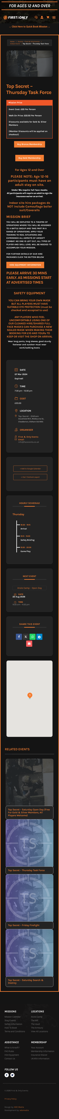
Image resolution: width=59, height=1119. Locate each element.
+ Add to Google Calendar (30, 469)
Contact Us (10, 1058)
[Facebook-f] (7, 1075)
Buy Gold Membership (29, 158)
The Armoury (37, 1028)
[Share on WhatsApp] (32, 637)
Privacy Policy (10, 1099)
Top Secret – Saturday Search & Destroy (25, 981)
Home (12, 42)
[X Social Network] (26, 637)
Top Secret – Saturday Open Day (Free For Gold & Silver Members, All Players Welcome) (29, 812)
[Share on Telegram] (39, 637)
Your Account (37, 1047)
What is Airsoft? (12, 1047)
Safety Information (13, 1024)
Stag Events (10, 1020)
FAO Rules (9, 1051)
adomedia (24, 1110)
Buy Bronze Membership (29, 144)
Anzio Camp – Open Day (29, 588)
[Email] (29, 644)
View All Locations (39, 1031)
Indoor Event (15, 44)
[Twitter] (12, 1075)
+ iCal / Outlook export (30, 477)
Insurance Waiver (39, 1055)
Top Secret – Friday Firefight (23, 925)
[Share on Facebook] (19, 637)
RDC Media (19, 1107)
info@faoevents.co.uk (28, 442)
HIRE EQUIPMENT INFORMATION (25, 265)
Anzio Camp (36, 1017)
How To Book (11, 1028)
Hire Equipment (12, 1055)
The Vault (35, 1024)
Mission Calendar (13, 1017)
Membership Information (42, 1051)
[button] (54, 17)
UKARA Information (40, 1058)
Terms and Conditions (15, 1031)
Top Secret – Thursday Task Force (26, 870)
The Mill (34, 1020)
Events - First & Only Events (29, 42)
